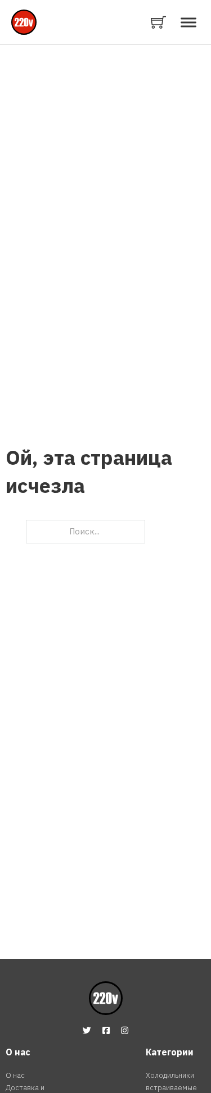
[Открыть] (188, 22)
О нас (15, 1075)
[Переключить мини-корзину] (158, 22)
